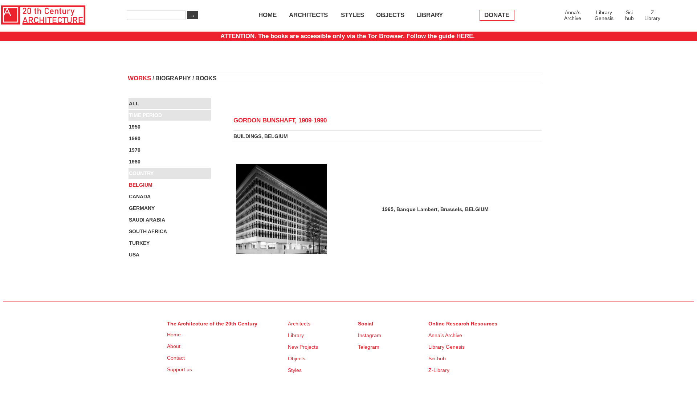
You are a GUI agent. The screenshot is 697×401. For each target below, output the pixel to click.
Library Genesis (604, 15)
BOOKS (206, 78)
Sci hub (629, 15)
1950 (134, 127)
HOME (267, 15)
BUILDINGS (247, 136)
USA (134, 255)
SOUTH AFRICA (148, 231)
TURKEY (139, 243)
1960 (134, 138)
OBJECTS (390, 15)
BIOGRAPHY (173, 78)
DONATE (496, 15)
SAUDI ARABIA (147, 220)
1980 (134, 162)
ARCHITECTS (308, 15)
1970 (134, 150)
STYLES (352, 15)
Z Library (652, 15)
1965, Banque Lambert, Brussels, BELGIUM (435, 209)
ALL (134, 103)
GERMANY (142, 208)
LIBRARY (429, 15)
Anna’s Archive (572, 15)
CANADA (140, 196)
